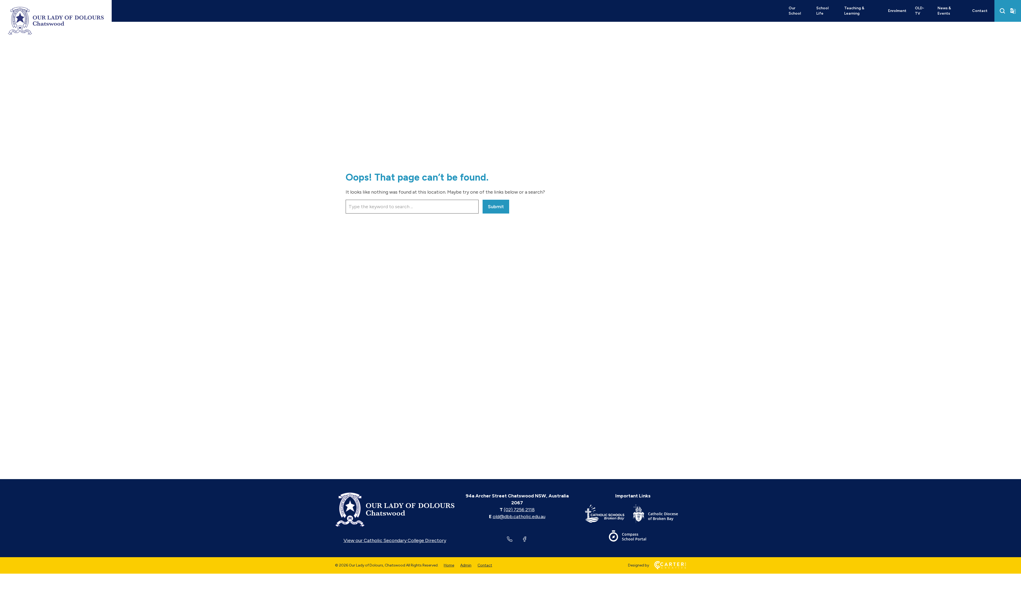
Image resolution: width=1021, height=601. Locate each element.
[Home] (394, 509)
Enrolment (897, 10)
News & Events (944, 11)
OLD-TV (919, 11)
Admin (465, 565)
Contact (979, 10)
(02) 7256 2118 (519, 510)
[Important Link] (609, 515)
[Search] (1002, 11)
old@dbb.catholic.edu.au (519, 516)
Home (449, 565)
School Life (822, 11)
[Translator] (1013, 11)
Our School (795, 11)
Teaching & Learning (854, 11)
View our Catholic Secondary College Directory (395, 540)
